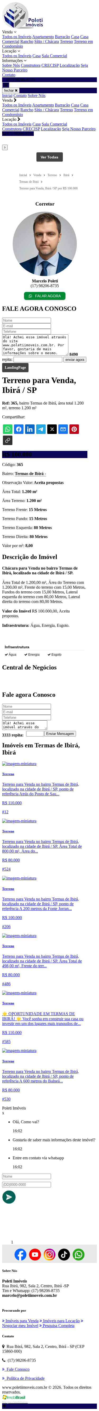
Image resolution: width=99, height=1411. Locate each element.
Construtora (30, 65)
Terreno (66, 41)
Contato (8, 75)
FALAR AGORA (47, 296)
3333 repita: (12, 735)
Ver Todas (49, 157)
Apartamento (43, 36)
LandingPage (15, 368)
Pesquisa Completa (58, 1325)
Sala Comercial (54, 56)
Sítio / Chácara (46, 41)
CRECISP (50, 65)
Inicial (7, 95)
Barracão (62, 36)
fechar (9, 90)
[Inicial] (22, 27)
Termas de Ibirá (30, 473)
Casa (75, 36)
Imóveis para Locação (61, 1321)
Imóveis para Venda (21, 1321)
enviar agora (74, 360)
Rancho (26, 41)
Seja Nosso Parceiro (79, 129)
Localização (70, 65)
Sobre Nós (11, 65)
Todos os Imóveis (16, 36)
